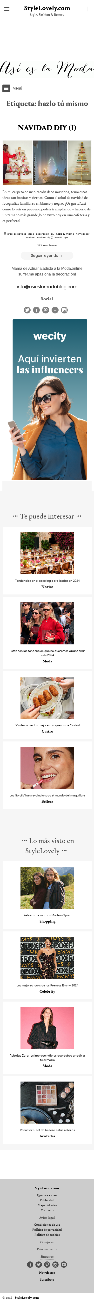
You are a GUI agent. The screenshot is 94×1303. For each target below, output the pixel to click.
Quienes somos (47, 1195)
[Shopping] (47, 907)
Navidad (30, 237)
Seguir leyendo (45, 255)
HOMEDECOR (82, 233)
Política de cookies (47, 1235)
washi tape (61, 237)
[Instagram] (64, 310)
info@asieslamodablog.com (47, 286)
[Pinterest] (45, 310)
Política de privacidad (47, 1230)
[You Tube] (64, 1264)
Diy (52, 233)
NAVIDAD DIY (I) (47, 128)
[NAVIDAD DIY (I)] (47, 162)
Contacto (47, 1210)
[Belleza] (47, 788)
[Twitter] (27, 310)
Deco (31, 233)
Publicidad (47, 1200)
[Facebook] (36, 310)
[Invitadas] (47, 1122)
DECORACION (42, 233)
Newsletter (47, 1273)
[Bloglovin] (55, 310)
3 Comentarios (47, 245)
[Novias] (47, 573)
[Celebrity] (47, 978)
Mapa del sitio (47, 1205)
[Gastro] (47, 718)
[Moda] (47, 643)
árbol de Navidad (16, 233)
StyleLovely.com (47, 8)
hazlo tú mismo (65, 233)
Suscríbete (47, 1280)
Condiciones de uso (47, 1225)
